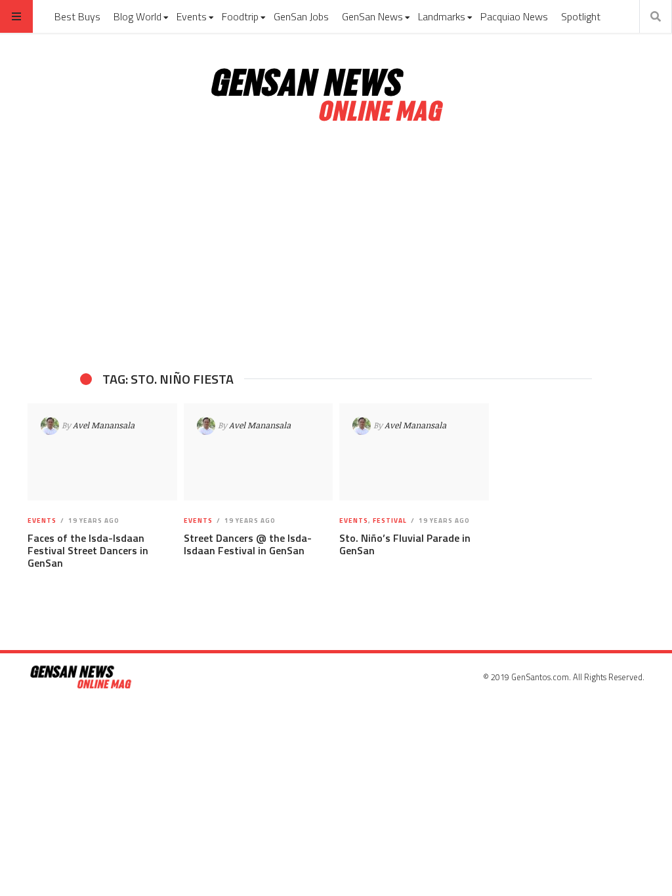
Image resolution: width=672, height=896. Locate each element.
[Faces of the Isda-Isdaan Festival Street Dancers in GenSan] (102, 452)
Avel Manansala (104, 425)
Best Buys (77, 16)
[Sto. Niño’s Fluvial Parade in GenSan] (413, 452)
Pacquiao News (514, 16)
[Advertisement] (336, 248)
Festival (390, 520)
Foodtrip (240, 16)
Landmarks (441, 16)
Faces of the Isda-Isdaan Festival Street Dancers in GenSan (88, 550)
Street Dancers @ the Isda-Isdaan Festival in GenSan (248, 544)
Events (192, 16)
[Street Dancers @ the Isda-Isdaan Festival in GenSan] (258, 452)
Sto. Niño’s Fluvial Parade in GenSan (405, 544)
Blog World (137, 16)
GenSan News (372, 16)
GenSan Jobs (301, 16)
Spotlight (580, 16)
